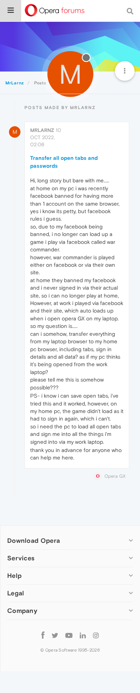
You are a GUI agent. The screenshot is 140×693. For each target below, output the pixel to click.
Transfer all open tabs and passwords (64, 161)
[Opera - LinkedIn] (82, 635)
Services (20, 558)
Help (14, 575)
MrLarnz (42, 130)
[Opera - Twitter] (55, 635)
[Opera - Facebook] (43, 635)
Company (22, 610)
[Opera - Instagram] (95, 635)
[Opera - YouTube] (69, 635)
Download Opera (33, 540)
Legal (15, 593)
